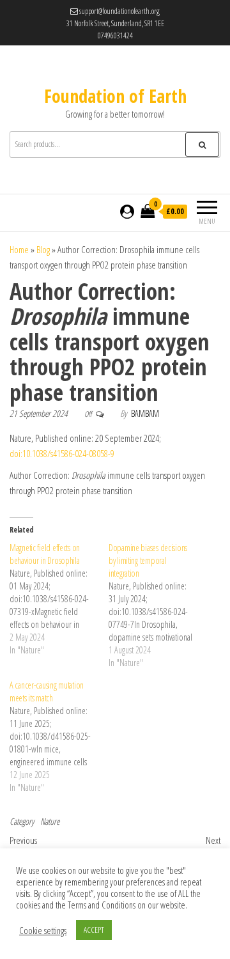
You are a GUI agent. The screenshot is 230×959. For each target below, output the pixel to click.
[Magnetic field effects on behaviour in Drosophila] (59, 599)
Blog (43, 249)
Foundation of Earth (115, 96)
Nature (49, 821)
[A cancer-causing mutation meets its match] (59, 736)
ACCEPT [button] (94, 929)
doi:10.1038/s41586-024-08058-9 (62, 453)
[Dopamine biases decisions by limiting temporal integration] (158, 605)
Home (19, 249)
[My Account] (127, 211)
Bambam (145, 413)
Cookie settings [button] (42, 930)
